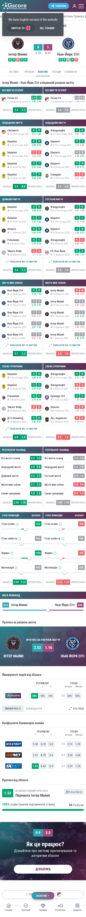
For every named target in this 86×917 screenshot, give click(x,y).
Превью (29, 71)
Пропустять (35, 110)
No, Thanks (47, 28)
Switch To (18, 28)
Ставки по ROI (73, 71)
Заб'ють (7, 110)
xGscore (43, 71)
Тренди (56, 71)
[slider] (21, 530)
